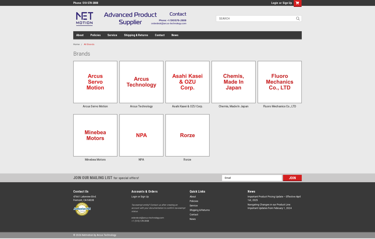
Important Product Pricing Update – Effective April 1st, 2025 (274, 198)
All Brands (89, 44)
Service (112, 35)
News (174, 35)
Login (274, 2)
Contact (160, 35)
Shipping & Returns (136, 35)
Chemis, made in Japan (233, 106)
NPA (141, 159)
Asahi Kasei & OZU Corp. (187, 106)
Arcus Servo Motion (95, 106)
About (80, 35)
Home (76, 44)
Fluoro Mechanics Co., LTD (279, 106)
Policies (95, 35)
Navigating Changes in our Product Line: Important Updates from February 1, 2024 (270, 206)
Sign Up (287, 2)
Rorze (187, 159)
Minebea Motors (95, 159)
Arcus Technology (141, 106)
